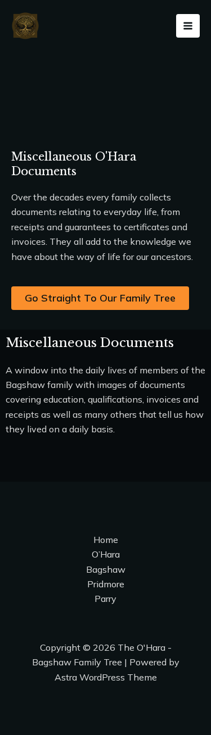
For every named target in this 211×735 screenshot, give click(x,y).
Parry (105, 598)
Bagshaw (105, 569)
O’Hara (106, 554)
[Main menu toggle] (188, 26)
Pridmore (105, 584)
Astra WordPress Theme (106, 677)
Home (105, 539)
